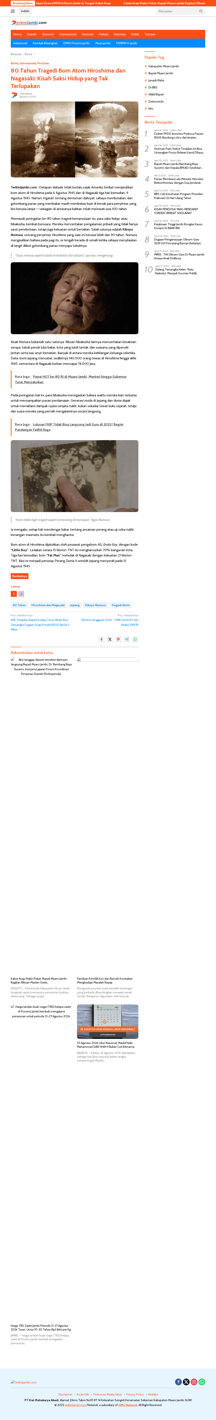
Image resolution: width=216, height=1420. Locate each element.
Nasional (87, 34)
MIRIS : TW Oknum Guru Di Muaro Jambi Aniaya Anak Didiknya (179, 256)
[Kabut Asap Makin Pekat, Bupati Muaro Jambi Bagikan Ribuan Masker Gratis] (41, 816)
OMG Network (127, 1405)
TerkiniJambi (26, 93)
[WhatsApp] (201, 1382)
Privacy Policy (135, 1394)
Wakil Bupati (156, 94)
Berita (14, 63)
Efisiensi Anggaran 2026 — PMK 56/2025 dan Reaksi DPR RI (109, 620)
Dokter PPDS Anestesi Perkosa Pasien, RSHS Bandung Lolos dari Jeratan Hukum (179, 135)
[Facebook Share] (101, 639)
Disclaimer (65, 1394)
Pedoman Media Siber (107, 1394)
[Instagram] (194, 1382)
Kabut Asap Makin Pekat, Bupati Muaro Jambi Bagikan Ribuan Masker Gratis (148, 3)
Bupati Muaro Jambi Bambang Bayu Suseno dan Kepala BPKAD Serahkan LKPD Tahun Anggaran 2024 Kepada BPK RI (177, 166)
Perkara (103, 34)
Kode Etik (83, 1394)
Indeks (25, 11)
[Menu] (13, 11)
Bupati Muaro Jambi (160, 73)
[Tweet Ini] (110, 639)
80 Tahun (19, 605)
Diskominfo (156, 101)
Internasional (67, 34)
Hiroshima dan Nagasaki (48, 605)
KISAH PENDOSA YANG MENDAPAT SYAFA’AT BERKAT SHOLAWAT (176, 211)
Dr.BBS (152, 87)
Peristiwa (120, 34)
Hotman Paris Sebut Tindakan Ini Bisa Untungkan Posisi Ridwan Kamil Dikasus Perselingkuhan (179, 150)
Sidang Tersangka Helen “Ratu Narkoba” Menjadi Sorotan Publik (176, 271)
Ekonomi (48, 34)
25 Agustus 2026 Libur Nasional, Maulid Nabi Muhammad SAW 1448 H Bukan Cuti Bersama (105, 1045)
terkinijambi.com (75, 1405)
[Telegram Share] (127, 639)
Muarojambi (103, 43)
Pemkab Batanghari (45, 43)
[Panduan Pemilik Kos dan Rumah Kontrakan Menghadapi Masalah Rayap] (107, 816)
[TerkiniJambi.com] (29, 23)
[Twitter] (186, 1382)
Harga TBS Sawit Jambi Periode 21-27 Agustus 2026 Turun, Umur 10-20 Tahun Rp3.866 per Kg (41, 1327)
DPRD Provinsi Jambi (76, 43)
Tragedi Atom (120, 605)
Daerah (31, 34)
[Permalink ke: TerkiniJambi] (14, 95)
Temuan (150, 34)
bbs (150, 108)
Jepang (75, 605)
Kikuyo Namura (95, 605)
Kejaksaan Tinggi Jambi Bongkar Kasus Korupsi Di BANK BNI (178, 226)
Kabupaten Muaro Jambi (163, 66)
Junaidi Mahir (156, 80)
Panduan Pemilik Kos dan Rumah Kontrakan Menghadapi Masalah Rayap (105, 980)
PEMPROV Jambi (126, 43)
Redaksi (153, 1394)
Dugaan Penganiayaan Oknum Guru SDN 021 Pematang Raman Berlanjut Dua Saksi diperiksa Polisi (177, 241)
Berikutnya (19, 576)
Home (17, 34)
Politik (135, 34)
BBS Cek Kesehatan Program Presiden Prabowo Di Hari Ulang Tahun (178, 196)
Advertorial (20, 43)
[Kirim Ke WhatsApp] (135, 639)
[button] (201, 11)
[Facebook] (178, 1382)
